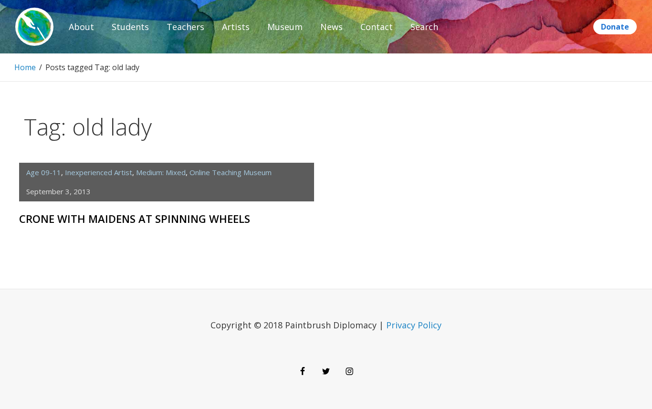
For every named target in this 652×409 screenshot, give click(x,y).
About (81, 26)
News (331, 26)
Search (424, 26)
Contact (376, 26)
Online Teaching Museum (230, 172)
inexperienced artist (98, 172)
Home (25, 67)
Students (130, 26)
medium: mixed (161, 172)
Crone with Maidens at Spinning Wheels (134, 218)
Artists (236, 26)
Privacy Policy (414, 325)
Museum (285, 26)
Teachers (185, 26)
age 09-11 (43, 172)
